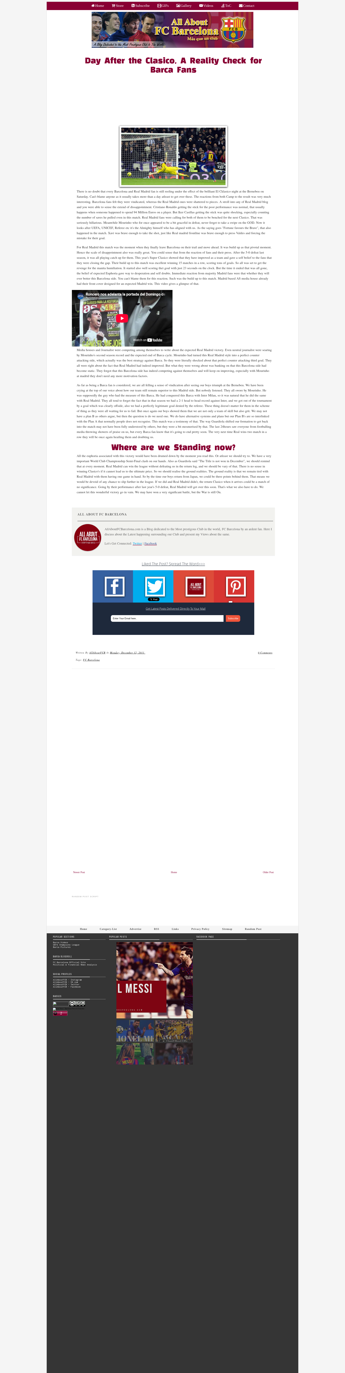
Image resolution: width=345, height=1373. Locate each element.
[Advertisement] (175, 101)
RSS (156, 929)
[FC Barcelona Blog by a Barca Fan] (172, 47)
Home (174, 872)
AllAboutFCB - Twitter (66, 984)
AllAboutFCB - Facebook (67, 987)
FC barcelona (91, 659)
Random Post (253, 929)
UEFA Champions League (66, 945)
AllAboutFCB (97, 652)
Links (175, 929)
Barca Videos (60, 942)
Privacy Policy (200, 929)
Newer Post (79, 872)
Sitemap (227, 929)
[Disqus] (173, 720)
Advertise (135, 929)
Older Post (268, 872)
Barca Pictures (62, 947)
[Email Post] (145, 652)
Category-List (108, 929)
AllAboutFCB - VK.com (65, 982)
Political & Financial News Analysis (75, 964)
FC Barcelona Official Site (69, 962)
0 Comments (265, 652)
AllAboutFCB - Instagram (67, 980)
